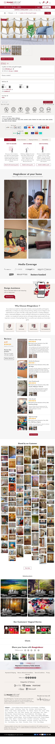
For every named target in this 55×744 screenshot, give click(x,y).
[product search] (39, 3)
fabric (22, 119)
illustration (34, 119)
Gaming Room (36, 718)
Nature (44, 709)
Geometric (27, 712)
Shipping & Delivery (33, 139)
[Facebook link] (33, 678)
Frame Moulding (11, 722)
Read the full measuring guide (11, 164)
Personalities (29, 720)
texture (6, 121)
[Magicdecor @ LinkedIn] (35, 650)
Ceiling (47, 710)
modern (40, 119)
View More (27, 568)
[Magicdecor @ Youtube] (25, 650)
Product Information (21, 139)
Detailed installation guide (43, 164)
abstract (5, 119)
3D (7, 118)
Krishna (10, 718)
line (37, 119)
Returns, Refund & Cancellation (25, 673)
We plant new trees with (43, 696)
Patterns (13, 118)
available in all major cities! (27, 10)
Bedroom (15, 718)
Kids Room (7, 709)
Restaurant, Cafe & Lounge (18, 714)
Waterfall (32, 715)
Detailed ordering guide (27, 164)
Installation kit (7, 91)
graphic (30, 119)
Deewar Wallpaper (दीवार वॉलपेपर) (41, 715)
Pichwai (30, 722)
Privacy (48, 673)
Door (6, 722)
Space (44, 714)
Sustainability (45, 139)
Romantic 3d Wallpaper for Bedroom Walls (31, 717)
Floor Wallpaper (14, 720)
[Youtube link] (26, 678)
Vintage (23, 715)
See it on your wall (48, 59)
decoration (15, 119)
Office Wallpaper (38, 714)
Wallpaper (14, 121)
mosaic (43, 119)
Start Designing (9, 296)
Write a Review (9, 358)
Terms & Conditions (39, 673)
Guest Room (7, 720)
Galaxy (22, 712)
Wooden (28, 715)
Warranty (27, 674)
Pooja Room (30, 718)
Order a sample (48, 102)
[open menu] (50, 3)
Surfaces (16, 715)
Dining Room (43, 718)
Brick (40, 710)
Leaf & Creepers (36, 712)
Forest (19, 712)
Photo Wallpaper (40, 722)
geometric (26, 119)
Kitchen (25, 718)
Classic (9, 118)
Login (38, 7)
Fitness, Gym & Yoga (43, 720)
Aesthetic (12, 709)
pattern (47, 119)
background (10, 119)
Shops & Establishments (29, 714)
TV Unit (34, 722)
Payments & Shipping (10, 673)
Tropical (23, 709)
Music (42, 712)
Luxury (17, 722)
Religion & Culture (8, 714)
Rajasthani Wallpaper (18, 717)
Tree (27, 710)
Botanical (36, 710)
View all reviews (33, 434)
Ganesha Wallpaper (45, 717)
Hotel (31, 712)
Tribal (20, 715)
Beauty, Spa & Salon (22, 710)
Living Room (20, 718)
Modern (20, 722)
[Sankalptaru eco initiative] (44, 699)
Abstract (6, 710)
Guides (10, 139)
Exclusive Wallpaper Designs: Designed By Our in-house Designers (25, 707)
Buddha (6, 718)
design (19, 119)
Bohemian (31, 710)
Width (3, 85)
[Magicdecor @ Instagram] (28, 650)
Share (4, 63)
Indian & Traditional (38, 709)
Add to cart (5, 102)
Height (20, 85)
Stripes (12, 715)
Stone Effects (7, 715)
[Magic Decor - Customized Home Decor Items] (12, 2)
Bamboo (15, 710)
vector (10, 121)
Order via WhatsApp (7, 59)
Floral (16, 712)
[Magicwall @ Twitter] (31, 650)
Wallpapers (17, 118)
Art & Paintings (18, 709)
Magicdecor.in (11, 734)
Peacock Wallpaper (9, 717)
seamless (50, 119)
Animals (10, 710)
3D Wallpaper (42, 707)
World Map (31, 709)
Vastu (27, 709)
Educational (35, 720)
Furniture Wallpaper (22, 720)
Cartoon (43, 710)
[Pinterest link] (35, 678)
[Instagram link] (28, 678)
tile (8, 121)
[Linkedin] (31, 678)
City (6, 712)
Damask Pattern (11, 712)
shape (3, 121)
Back (48, 13)
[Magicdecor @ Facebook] (38, 650)
